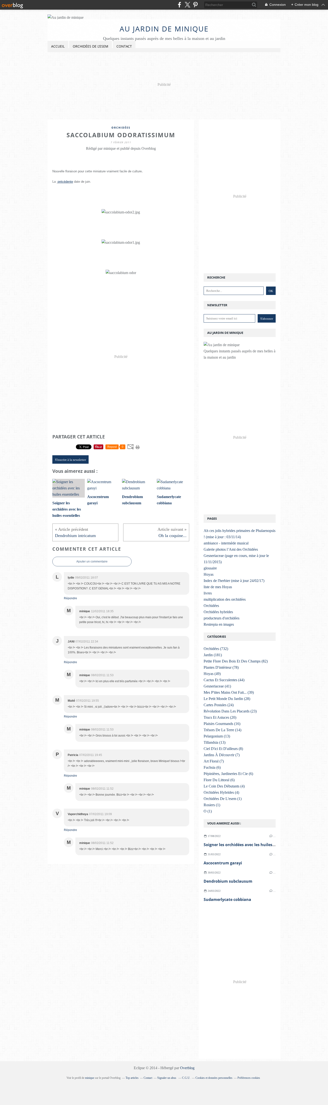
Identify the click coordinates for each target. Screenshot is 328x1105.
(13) (217, 736)
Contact (124, 46)
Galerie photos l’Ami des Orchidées (231, 549)
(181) (213, 655)
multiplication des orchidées (225, 599)
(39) (229, 692)
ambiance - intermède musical (226, 543)
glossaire (210, 568)
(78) (221, 667)
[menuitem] (58, 46)
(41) (217, 686)
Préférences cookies (248, 1078)
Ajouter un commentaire (92, 561)
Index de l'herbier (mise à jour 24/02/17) (234, 581)
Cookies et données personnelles (213, 1078)
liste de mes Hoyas (218, 587)
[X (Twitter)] (187, 4)
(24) (219, 705)
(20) (220, 717)
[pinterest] (195, 4)
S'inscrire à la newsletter (70, 460)
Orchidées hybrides (218, 612)
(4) (224, 786)
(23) (230, 711)
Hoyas (208, 574)
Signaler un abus (167, 1078)
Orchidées (211, 606)
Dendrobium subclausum (228, 881)
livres (208, 593)
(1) (223, 799)
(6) (212, 767)
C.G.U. (186, 1078)
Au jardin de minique (164, 29)
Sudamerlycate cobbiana (227, 899)
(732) (216, 649)
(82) (236, 661)
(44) (224, 680)
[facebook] (179, 4)
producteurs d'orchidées (221, 618)
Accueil (58, 46)
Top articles (132, 1078)
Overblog (187, 1068)
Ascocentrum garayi (223, 863)
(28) (227, 699)
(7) (222, 755)
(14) (222, 730)
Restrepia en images (219, 624)
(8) (223, 749)
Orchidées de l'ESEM (90, 46)
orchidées (120, 127)
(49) (212, 674)
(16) (222, 724)
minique (89, 1078)
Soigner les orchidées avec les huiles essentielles (250, 844)
